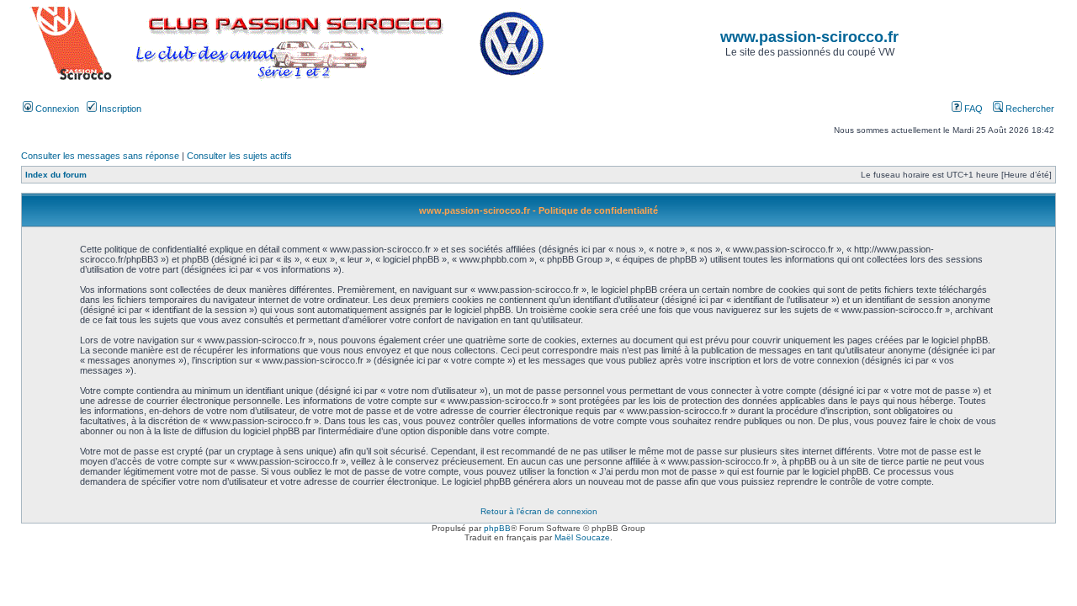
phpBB (497, 528)
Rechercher (1028, 109)
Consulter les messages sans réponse (100, 156)
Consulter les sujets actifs (239, 156)
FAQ (972, 109)
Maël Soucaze (582, 537)
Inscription (119, 109)
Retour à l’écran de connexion (538, 511)
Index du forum (56, 174)
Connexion (56, 109)
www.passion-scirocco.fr (809, 37)
